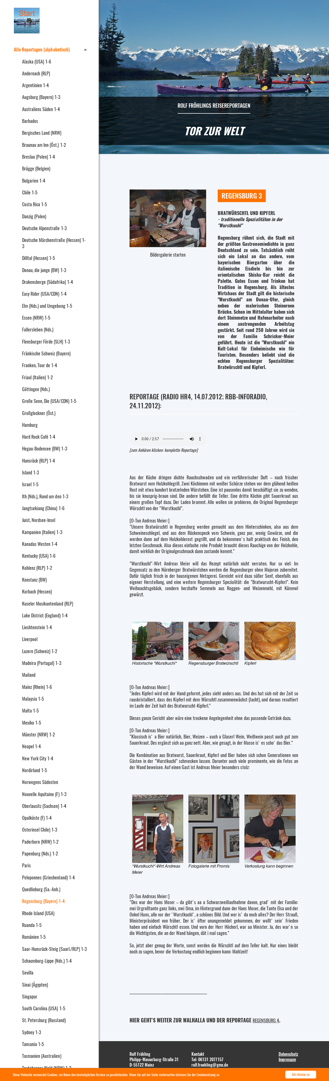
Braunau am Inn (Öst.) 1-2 (44, 144)
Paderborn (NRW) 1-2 (40, 841)
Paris (26, 865)
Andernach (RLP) (36, 73)
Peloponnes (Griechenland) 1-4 (48, 877)
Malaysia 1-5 (33, 698)
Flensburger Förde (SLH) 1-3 (46, 341)
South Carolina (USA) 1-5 (43, 1008)
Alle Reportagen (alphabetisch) (42, 49)
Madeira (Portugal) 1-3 (41, 663)
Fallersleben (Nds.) (37, 329)
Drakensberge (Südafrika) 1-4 (47, 281)
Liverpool (30, 639)
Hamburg (30, 424)
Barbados (30, 121)
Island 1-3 (30, 472)
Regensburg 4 (266, 1020)
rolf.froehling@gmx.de (209, 1065)
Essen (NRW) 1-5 (36, 317)
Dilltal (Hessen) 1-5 (38, 258)
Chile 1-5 (30, 192)
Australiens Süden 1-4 (41, 109)
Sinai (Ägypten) (35, 984)
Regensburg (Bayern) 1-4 (43, 901)
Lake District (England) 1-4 (45, 615)
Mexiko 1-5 (31, 722)
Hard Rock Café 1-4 (38, 436)
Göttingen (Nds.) (36, 389)
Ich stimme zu (300, 1074)
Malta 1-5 (30, 710)
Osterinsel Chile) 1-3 (39, 829)
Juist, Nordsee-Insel (38, 520)
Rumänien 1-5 (34, 936)
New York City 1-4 (37, 758)
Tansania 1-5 (33, 1044)
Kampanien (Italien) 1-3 (42, 532)
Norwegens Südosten (40, 782)
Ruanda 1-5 (32, 925)
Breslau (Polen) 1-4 (38, 156)
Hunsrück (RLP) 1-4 (38, 460)
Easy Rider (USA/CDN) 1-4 (44, 293)
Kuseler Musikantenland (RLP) (47, 603)
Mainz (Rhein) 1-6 (37, 686)
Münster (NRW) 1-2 (38, 734)
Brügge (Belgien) (36, 168)
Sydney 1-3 (31, 1032)
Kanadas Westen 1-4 (39, 543)
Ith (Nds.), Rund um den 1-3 (45, 496)
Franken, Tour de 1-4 (39, 365)
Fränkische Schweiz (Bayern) (46, 353)
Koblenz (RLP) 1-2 (37, 567)
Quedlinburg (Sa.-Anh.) (41, 889)
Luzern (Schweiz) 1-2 (39, 651)
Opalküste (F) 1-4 (37, 817)
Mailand (28, 674)
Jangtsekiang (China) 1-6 (43, 508)
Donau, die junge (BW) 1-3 (44, 270)
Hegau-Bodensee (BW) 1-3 (44, 448)
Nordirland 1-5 (34, 770)
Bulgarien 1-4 (33, 180)
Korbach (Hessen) (37, 591)
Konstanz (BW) (34, 579)
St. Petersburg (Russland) (44, 1020)
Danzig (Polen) (34, 216)
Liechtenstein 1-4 (37, 627)
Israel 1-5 (30, 484)
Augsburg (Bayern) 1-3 (41, 97)
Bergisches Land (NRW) (42, 132)
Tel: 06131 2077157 (207, 1059)
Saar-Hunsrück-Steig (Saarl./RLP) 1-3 (54, 948)
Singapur (29, 996)
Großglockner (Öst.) (39, 413)
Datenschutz (288, 1054)
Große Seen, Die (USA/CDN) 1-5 (49, 401)
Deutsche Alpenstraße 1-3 (44, 228)
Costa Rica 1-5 (34, 204)
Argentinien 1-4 (35, 85)
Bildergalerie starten (168, 254)
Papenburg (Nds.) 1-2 (40, 853)
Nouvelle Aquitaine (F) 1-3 (44, 794)
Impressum (287, 1059)
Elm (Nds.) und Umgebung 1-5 (47, 305)
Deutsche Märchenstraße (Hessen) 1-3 (54, 243)
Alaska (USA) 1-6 (36, 61)
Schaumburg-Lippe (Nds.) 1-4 (47, 960)
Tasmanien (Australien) (41, 1055)
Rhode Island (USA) (38, 913)
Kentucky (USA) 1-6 (39, 555)
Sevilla (27, 972)
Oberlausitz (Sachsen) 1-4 (44, 806)
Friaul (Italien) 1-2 (37, 377)
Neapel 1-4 (31, 746)
